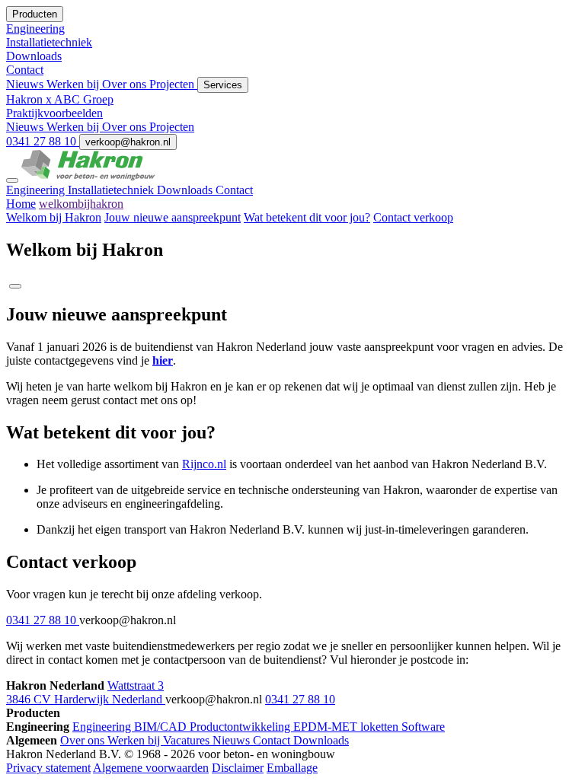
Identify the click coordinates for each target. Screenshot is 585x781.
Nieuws (26, 84)
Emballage (292, 767)
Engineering (37, 189)
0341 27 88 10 (42, 141)
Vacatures (188, 740)
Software (423, 726)
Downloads (186, 189)
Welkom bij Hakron (53, 217)
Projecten (173, 84)
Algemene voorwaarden (151, 767)
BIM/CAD (162, 726)
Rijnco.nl (204, 463)
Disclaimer (238, 767)
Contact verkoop (413, 217)
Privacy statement (48, 767)
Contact (234, 189)
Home (21, 203)
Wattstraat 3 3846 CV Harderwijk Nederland (85, 692)
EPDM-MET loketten (347, 726)
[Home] (88, 176)
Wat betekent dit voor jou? (307, 217)
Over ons (125, 84)
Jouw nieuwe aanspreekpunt (172, 217)
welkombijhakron (81, 203)
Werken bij (74, 84)
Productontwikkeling (241, 726)
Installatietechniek (112, 189)
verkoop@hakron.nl (128, 142)
